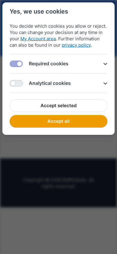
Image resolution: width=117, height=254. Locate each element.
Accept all (58, 121)
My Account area (38, 39)
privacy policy (76, 45)
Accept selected (58, 105)
